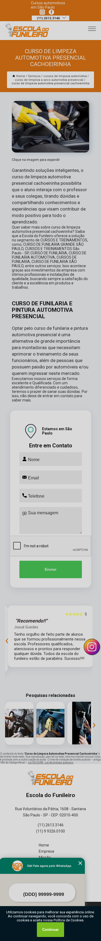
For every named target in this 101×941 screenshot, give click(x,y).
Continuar (50, 930)
